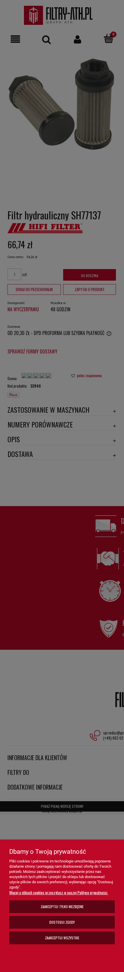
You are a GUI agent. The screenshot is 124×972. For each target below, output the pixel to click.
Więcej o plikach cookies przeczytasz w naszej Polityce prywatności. (58, 892)
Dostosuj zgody (62, 922)
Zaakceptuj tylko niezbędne (62, 906)
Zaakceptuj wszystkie (62, 937)
